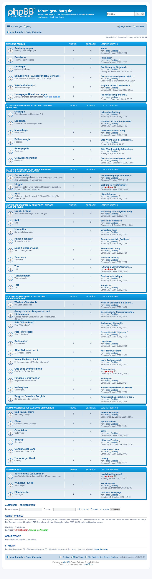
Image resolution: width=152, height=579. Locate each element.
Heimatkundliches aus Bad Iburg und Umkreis (30, 408)
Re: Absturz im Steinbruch (114, 67)
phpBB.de (89, 564)
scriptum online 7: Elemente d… (116, 85)
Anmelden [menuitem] (140, 26)
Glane (17, 421)
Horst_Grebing (111, 51)
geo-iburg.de (16, 557)
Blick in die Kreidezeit (111, 221)
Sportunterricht (108, 422)
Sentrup (19, 439)
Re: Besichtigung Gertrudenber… (117, 176)
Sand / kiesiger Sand (26, 248)
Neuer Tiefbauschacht (26, 359)
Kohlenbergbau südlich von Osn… (118, 397)
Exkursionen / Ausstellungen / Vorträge (37, 75)
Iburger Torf (106, 285)
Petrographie (21, 148)
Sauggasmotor (108, 369)
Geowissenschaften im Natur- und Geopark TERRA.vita (29, 107)
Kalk (16, 220)
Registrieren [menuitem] (125, 26)
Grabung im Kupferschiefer (114, 185)
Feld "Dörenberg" (24, 322)
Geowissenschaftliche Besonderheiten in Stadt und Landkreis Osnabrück (28, 170)
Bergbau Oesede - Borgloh (29, 396)
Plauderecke (21, 492)
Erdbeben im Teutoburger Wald (116, 121)
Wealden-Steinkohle (25, 302)
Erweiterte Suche (142, 14)
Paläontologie (22, 139)
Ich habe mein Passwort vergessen (93, 509)
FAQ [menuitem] (29, 26)
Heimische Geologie (110, 112)
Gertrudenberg (22, 175)
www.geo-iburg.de (52, 97)
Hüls (17, 193)
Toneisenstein (22, 275)
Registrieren (27, 505)
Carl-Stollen (106, 341)
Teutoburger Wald (24, 458)
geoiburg (109, 187)
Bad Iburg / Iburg (24, 412)
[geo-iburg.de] (22, 12)
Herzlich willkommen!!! (112, 474)
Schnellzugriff (16, 26)
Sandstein (20, 257)
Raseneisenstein (23, 238)
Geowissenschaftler (25, 157)
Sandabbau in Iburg (110, 248)
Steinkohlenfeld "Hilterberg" (114, 332)
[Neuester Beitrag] (119, 51)
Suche (137, 14)
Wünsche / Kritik (23, 482)
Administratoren (21, 530)
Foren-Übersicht (34, 557)
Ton (16, 266)
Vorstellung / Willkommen (29, 473)
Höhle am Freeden (109, 440)
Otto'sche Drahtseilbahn (28, 368)
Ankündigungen (23, 48)
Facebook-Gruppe (109, 412)
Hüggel (18, 184)
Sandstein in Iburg (110, 258)
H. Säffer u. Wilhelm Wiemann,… (116, 267)
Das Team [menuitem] (78, 557)
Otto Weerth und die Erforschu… (117, 140)
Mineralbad (20, 229)
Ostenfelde (20, 430)
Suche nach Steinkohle (112, 323)
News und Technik (15, 44)
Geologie (19, 111)
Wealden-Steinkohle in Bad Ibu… (117, 303)
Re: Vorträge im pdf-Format (114, 95)
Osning (104, 458)
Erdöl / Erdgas (22, 211)
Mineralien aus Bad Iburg (113, 130)
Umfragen (20, 66)
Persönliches (13, 470)
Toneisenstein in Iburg (112, 276)
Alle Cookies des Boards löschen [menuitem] (103, 557)
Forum (104, 48)
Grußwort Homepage (111, 492)
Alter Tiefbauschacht (26, 350)
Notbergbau (106, 378)
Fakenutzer (106, 58)
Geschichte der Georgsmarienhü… (118, 312)
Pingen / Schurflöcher (27, 378)
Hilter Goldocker (109, 194)
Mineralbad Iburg (109, 230)
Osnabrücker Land (25, 449)
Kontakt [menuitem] (66, 557)
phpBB (66, 562)
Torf (16, 284)
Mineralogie (21, 130)
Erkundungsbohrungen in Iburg (116, 211)
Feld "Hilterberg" (24, 331)
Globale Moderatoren (38, 530)
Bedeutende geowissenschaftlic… (117, 76)
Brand (104, 431)
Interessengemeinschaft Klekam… (117, 388)
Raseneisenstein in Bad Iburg (115, 239)
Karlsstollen (21, 341)
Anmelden (11, 505)
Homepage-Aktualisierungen (30, 94)
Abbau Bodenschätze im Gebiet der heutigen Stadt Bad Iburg (29, 206)
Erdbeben (20, 120)
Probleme (20, 57)
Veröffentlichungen (25, 85)
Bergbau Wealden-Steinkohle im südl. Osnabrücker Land (26, 297)
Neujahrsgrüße (108, 483)
